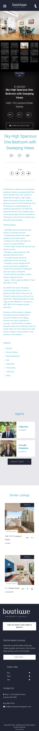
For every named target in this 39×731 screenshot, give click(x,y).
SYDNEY (8, 543)
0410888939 (22, 430)
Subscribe (18, 657)
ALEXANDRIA (9, 592)
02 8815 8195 (10, 703)
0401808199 (22, 451)
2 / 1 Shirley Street (12, 588)
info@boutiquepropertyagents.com (18, 707)
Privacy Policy (19, 729)
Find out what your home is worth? (19, 626)
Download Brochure (20, 125)
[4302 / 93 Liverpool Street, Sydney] (19, 25)
